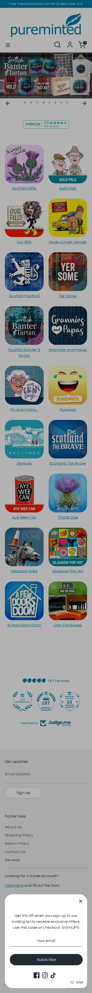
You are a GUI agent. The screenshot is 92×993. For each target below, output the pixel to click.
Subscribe (46, 960)
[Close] (80, 900)
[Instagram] (45, 975)
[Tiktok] (53, 975)
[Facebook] (36, 975)
